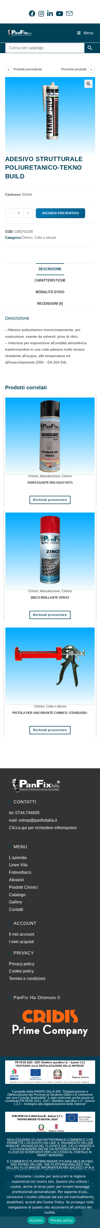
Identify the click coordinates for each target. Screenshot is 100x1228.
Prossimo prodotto (74, 69)
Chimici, (27, 238)
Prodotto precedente (28, 69)
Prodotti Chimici (23, 887)
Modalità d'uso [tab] (50, 292)
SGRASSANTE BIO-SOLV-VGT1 (50, 482)
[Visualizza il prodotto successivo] (91, 69)
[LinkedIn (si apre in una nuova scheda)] (50, 13)
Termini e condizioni (27, 978)
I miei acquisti (21, 941)
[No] (93, 1198)
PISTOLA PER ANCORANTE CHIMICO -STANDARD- (50, 713)
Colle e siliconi (45, 238)
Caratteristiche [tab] (50, 280)
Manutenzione (50, 476)
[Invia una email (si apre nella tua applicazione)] (69, 13)
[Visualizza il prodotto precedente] (8, 69)
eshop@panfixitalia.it (38, 820)
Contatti (16, 909)
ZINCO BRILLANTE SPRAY (50, 597)
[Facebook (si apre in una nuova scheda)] (32, 13)
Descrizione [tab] (50, 269)
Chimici (33, 476)
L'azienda (18, 857)
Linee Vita (18, 865)
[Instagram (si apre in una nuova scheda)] (41, 13)
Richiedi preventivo (60, 213)
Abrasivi (16, 880)
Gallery (15, 902)
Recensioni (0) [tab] (50, 304)
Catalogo (17, 895)
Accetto (36, 1220)
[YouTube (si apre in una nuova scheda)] (59, 13)
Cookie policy (21, 971)
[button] (88, 84)
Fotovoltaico (20, 872)
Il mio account (21, 934)
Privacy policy (21, 964)
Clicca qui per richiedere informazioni (43, 828)
